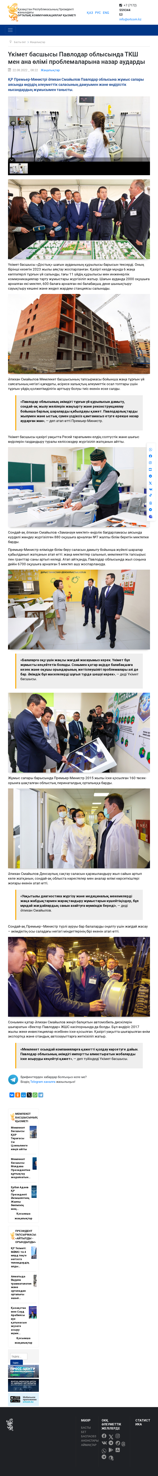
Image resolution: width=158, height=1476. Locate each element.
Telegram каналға (42, 1082)
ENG (106, 13)
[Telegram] (40, 1094)
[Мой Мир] (23, 1094)
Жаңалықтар (50, 70)
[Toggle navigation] (10, 30)
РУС (98, 13)
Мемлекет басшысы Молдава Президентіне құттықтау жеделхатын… (20, 1168)
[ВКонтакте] (11, 1094)
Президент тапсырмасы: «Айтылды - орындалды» (26, 1236)
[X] (29, 1094)
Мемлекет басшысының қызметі (26, 1117)
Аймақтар (88, 1445)
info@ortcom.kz (130, 19)
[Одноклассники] (17, 1094)
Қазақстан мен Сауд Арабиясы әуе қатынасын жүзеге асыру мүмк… (19, 1320)
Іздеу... (16, 1362)
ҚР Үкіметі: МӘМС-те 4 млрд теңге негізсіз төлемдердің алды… (20, 1257)
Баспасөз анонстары (88, 1438)
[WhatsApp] (35, 1094)
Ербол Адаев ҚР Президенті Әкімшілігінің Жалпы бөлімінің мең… (20, 1198)
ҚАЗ (90, 13)
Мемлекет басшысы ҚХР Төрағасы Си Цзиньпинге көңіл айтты (19, 1138)
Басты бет (86, 1430)
